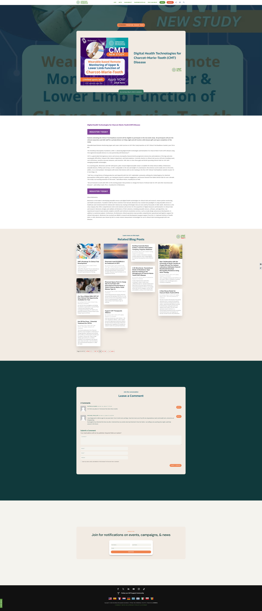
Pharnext (116, 267)
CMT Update (84, 327)
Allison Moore (82, 266)
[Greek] (133, 599)
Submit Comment (176, 465)
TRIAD (141, 25)
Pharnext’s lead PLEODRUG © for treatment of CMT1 (115, 262)
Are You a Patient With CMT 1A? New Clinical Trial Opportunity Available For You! (88, 298)
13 (102, 351)
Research (136, 25)
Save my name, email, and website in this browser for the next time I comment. (100, 462)
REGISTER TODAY (99, 131)
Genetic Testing (149, 252)
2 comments (138, 92)
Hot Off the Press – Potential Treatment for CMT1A (87, 322)
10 (95, 351)
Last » (112, 351)
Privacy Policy (134, 605)
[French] (119, 599)
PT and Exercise (149, 277)
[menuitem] (115, 2)
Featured (80, 303)
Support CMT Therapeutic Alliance (113, 312)
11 (97, 351)
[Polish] (147, 599)
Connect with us (121, 605)
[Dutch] (124, 599)
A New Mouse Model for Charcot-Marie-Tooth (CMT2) (169, 292)
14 (105, 351)
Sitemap (144, 605)
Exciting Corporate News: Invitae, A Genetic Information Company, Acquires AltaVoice (142, 248)
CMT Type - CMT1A (109, 267)
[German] (128, 599)
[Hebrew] (138, 599)
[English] (110, 599)
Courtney (124, 92)
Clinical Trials (129, 25)
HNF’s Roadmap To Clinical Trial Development (88, 262)
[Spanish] (114, 599)
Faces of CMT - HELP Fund (166, 296)
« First (88, 351)
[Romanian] (152, 599)
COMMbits (155, 602)
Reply (179, 407)
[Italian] (142, 599)
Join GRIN (1, 603)
